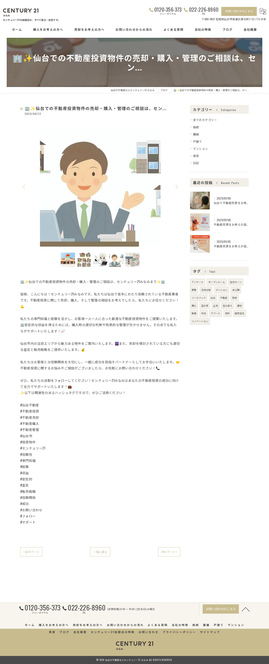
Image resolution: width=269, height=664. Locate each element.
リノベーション (200, 321)
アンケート (198, 282)
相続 (196, 127)
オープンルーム (216, 282)
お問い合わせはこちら (239, 11)
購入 (194, 305)
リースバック (199, 297)
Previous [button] (24, 187)
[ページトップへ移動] (246, 609)
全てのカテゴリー (205, 120)
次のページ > (169, 552)
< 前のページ (31, 552)
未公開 (236, 289)
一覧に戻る (100, 552)
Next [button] (176, 187)
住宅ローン (236, 282)
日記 (196, 163)
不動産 (223, 297)
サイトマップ (210, 632)
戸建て (197, 141)
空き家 (205, 305)
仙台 (213, 297)
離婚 (196, 134)
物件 (227, 313)
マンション (200, 148)
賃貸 (196, 156)
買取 (194, 289)
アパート (215, 313)
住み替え (227, 305)
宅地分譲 (206, 289)
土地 (215, 305)
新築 (194, 313)
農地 (239, 305)
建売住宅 (239, 313)
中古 (203, 313)
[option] (100, 186)
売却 (234, 297)
